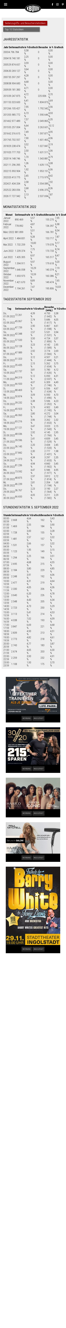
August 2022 (7, 263)
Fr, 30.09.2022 (9, 496)
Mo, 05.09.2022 (9, 340)
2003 (5, 52)
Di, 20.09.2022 (9, 434)
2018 (5, 146)
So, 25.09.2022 (9, 465)
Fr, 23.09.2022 (9, 453)
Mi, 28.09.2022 (9, 484)
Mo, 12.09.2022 (9, 384)
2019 (5, 152)
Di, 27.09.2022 (9, 478)
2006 (5, 70)
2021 (5, 164)
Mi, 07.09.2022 (9, 352)
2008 (5, 83)
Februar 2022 (7, 226)
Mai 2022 (8, 244)
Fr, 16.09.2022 (9, 409)
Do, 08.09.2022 (9, 359)
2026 (5, 196)
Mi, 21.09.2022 (9, 440)
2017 (5, 139)
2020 (5, 158)
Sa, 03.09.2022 (9, 327)
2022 (5, 171)
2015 (5, 127)
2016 (5, 133)
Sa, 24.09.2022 (9, 459)
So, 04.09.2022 (9, 334)
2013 (5, 114)
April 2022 (8, 238)
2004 (5, 58)
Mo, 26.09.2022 (9, 471)
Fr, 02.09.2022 (9, 321)
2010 (5, 95)
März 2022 (8, 232)
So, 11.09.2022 (9, 377)
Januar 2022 (7, 219)
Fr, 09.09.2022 (9, 365)
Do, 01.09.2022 (9, 315)
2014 (5, 121)
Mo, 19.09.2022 (9, 428)
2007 (5, 77)
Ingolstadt (38, 718)
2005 (5, 64)
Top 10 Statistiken (14, 29)
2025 (5, 189)
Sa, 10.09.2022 (9, 371)
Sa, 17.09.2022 (9, 415)
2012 (5, 108)
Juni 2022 (8, 250)
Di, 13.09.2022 (9, 390)
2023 (5, 177)
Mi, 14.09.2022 (9, 396)
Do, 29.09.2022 (9, 490)
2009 (5, 89)
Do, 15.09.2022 (9, 403)
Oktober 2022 (7, 276)
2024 (5, 183)
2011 (5, 102)
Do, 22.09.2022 (9, 446)
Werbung (27, 718)
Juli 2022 (8, 257)
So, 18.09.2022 (9, 421)
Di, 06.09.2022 (9, 346)
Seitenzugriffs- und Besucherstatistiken (25, 23)
